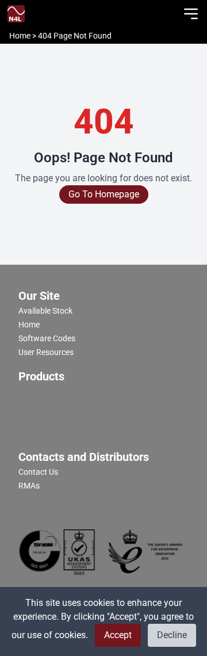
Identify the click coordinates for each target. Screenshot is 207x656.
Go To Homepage (103, 194)
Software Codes (46, 338)
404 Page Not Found (75, 35)
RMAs (29, 485)
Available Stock (45, 310)
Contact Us (38, 471)
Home (20, 35)
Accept (118, 635)
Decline (172, 635)
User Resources (46, 352)
